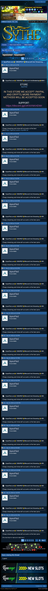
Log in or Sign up (40, 1)
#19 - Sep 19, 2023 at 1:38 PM (11, 492)
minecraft (9, 50)
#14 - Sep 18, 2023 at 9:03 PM (11, 380)
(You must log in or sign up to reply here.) (13, 537)
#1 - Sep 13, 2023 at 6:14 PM (11, 65)
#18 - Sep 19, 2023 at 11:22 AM (11, 470)
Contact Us (39, 586)
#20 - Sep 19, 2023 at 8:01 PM (11, 515)
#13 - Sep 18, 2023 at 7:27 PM (11, 358)
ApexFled (14, 68)
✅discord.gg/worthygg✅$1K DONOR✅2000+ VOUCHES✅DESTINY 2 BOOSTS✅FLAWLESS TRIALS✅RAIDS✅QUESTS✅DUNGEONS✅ (23, 545)
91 (39, 58)
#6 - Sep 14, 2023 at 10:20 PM (11, 201)
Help (44, 586)
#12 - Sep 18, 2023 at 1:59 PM (11, 335)
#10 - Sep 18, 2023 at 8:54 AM (11, 290)
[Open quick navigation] (45, 44)
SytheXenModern (7, 586)
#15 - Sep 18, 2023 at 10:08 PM (11, 403)
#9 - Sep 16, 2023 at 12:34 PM (11, 268)
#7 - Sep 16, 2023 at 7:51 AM (11, 223)
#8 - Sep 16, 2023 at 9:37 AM (11, 246)
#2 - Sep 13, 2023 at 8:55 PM (11, 109)
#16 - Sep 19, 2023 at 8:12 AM (11, 425)
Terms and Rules (42, 588)
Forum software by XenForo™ (9, 588)
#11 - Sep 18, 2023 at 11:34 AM (11, 313)
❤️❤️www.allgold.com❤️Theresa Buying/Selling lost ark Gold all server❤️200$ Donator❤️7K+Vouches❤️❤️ (24, 548)
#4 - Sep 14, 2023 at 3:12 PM (11, 156)
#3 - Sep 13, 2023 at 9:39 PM (11, 133)
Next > (43, 58)
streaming (17, 50)
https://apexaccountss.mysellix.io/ (17, 130)
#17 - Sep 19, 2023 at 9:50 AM (11, 448)
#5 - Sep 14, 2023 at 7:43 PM (11, 178)
